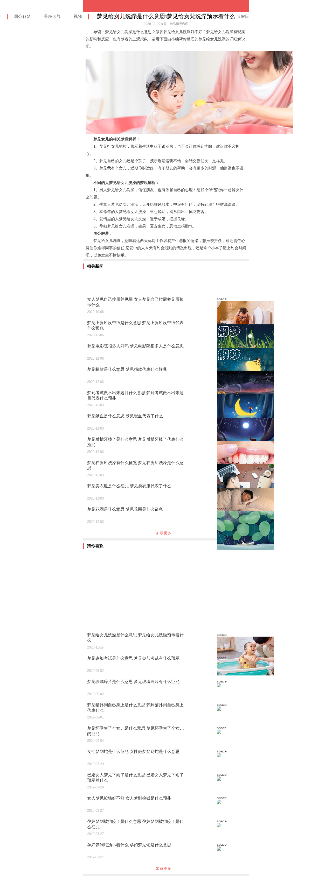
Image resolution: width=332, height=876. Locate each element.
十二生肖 (103, 16)
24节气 (191, 16)
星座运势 (52, 16)
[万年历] (104, 6)
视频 (78, 16)
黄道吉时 (163, 16)
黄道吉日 (133, 16)
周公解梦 (22, 16)
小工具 (217, 16)
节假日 (243, 16)
